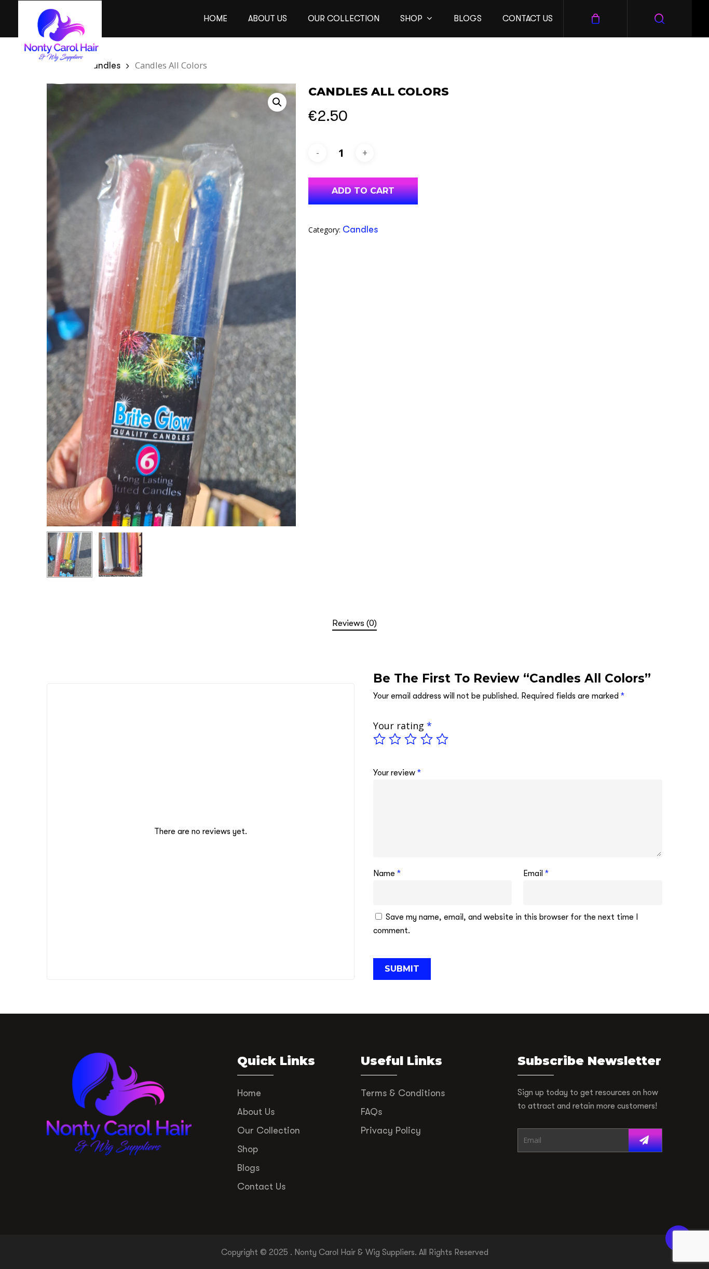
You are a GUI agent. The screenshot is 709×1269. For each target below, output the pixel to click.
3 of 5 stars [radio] (411, 739)
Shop (247, 1149)
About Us (256, 1112)
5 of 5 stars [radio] (442, 739)
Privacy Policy (391, 1130)
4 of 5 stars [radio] (427, 739)
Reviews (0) (354, 623)
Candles (102, 65)
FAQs (371, 1112)
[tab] (354, 623)
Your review (397, 772)
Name (387, 873)
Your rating (402, 725)
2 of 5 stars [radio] (395, 739)
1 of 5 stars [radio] (380, 739)
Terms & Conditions (403, 1093)
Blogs (248, 1168)
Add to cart (363, 191)
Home (249, 1093)
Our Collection (268, 1130)
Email (536, 873)
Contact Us (261, 1186)
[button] (277, 102)
